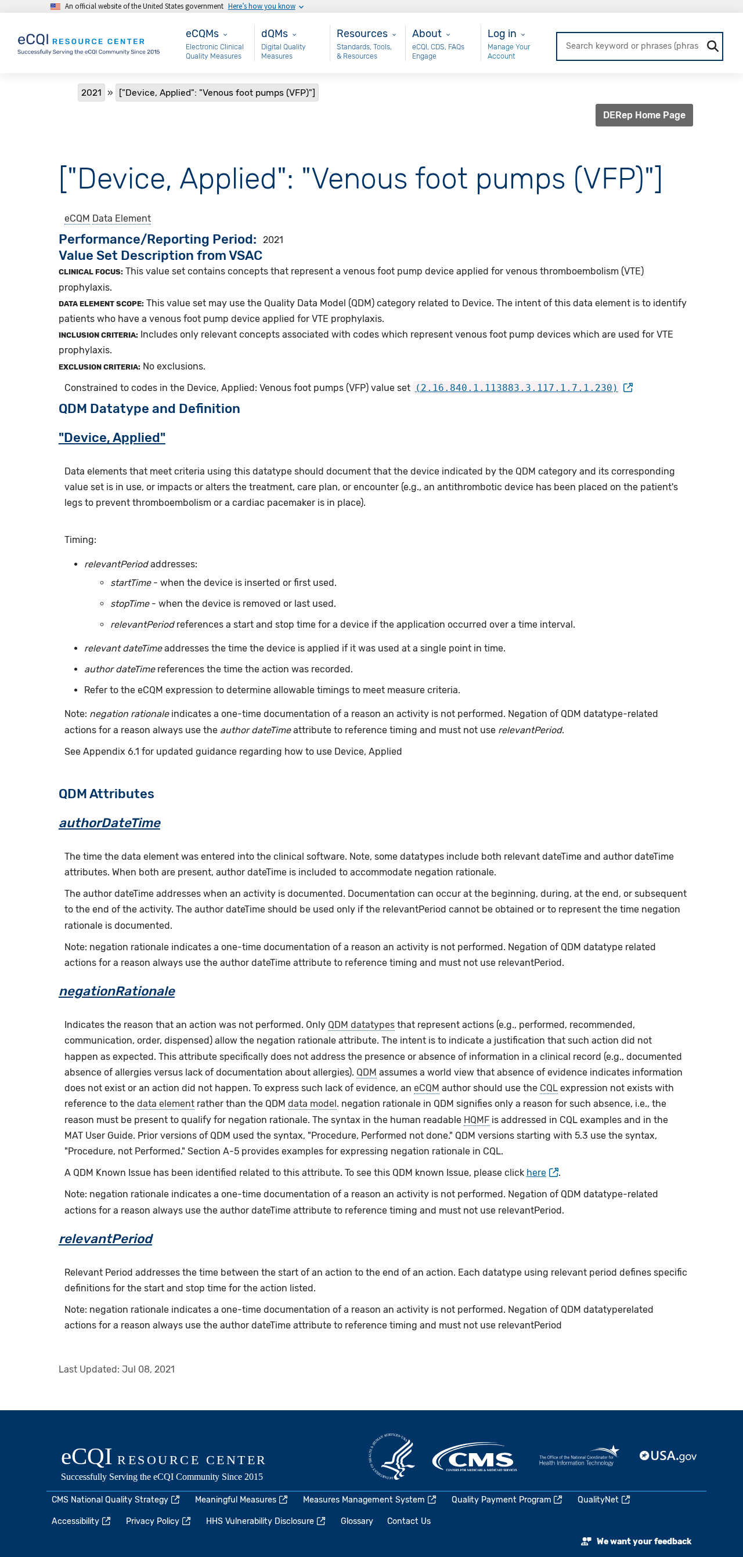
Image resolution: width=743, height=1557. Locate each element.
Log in (502, 33)
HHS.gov (392, 1456)
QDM (366, 1072)
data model (312, 1103)
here (536, 1172)
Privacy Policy (152, 1521)
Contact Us (409, 1521)
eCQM (77, 218)
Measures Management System (364, 1500)
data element (165, 1103)
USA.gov (669, 1456)
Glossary (357, 1521)
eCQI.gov (177, 1465)
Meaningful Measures (235, 1500)
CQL (549, 1087)
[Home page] (89, 42)
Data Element (121, 218)
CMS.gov (475, 1456)
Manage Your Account (509, 51)
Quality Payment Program (501, 1500)
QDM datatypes (361, 1024)
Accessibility (75, 1521)
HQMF (476, 1119)
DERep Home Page (644, 115)
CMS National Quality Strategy (110, 1500)
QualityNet (598, 1500)
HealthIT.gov (579, 1456)
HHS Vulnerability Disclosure (260, 1521)
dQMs (274, 33)
